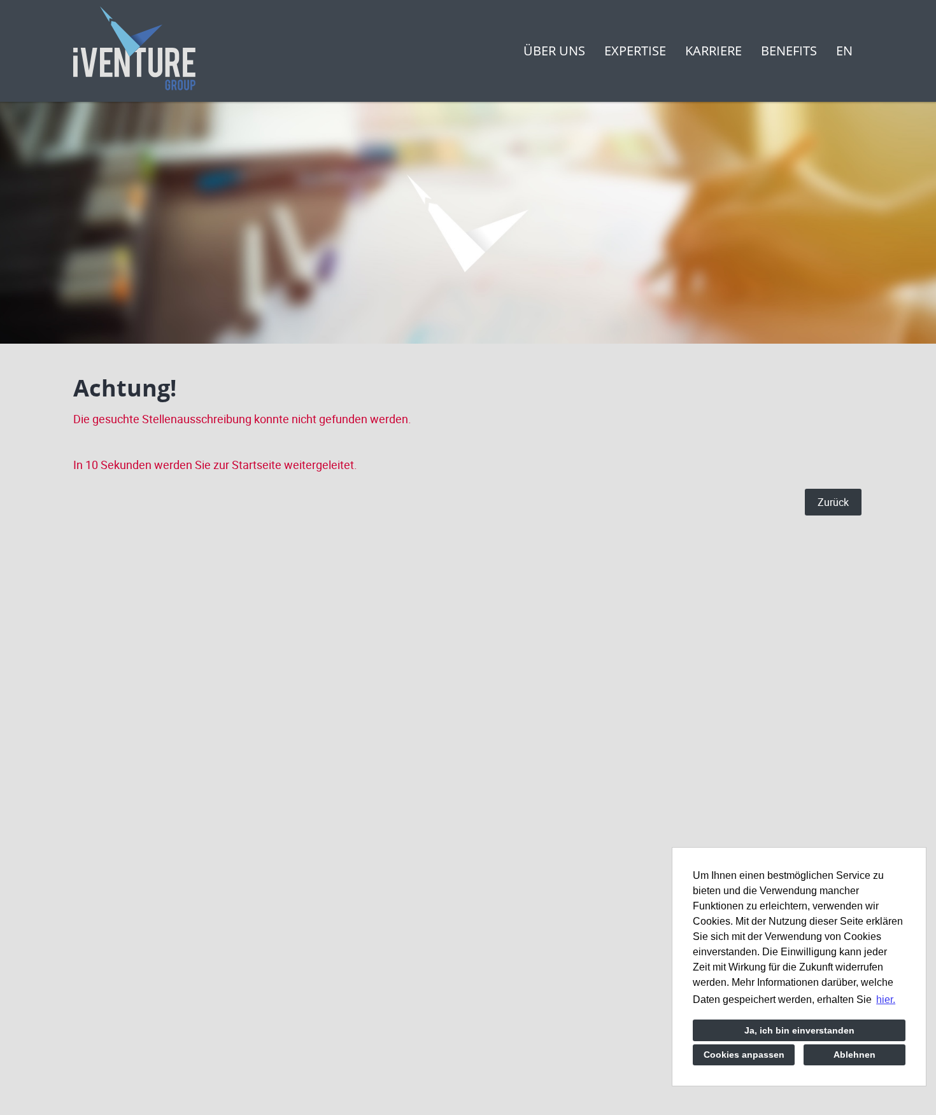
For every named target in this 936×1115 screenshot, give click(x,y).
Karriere (713, 50)
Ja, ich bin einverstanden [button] (799, 1030)
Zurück (833, 502)
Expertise (635, 50)
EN (844, 50)
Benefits (789, 50)
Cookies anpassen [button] (744, 1054)
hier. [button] (885, 999)
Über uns (554, 50)
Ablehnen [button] (854, 1054)
